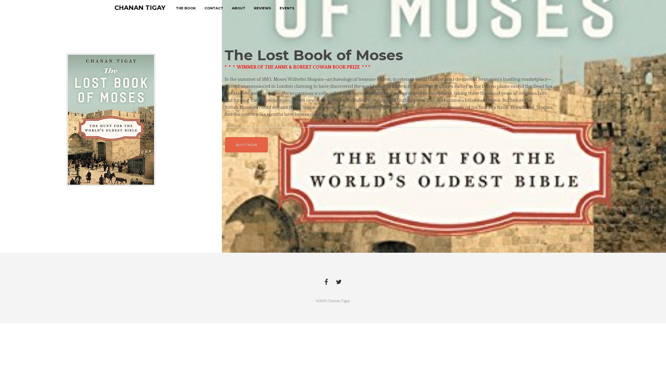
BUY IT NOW (246, 145)
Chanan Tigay (139, 7)
